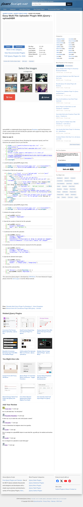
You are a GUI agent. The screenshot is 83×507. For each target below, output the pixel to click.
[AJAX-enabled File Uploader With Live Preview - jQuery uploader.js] (28, 343)
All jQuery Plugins (60, 39)
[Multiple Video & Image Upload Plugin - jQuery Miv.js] (45, 343)
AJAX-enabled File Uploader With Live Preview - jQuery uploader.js (27, 353)
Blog (65, 9)
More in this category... (14, 50)
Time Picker (72, 189)
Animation (58, 41)
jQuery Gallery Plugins (35, 490)
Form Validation (60, 183)
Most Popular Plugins (39, 9)
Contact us (73, 489)
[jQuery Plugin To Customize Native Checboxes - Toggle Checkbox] (28, 368)
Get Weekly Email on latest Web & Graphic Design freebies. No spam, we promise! (67, 155)
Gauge (67, 194)
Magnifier (76, 183)
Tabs (58, 197)
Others (58, 50)
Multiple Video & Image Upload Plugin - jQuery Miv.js (43, 353)
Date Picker (69, 183)
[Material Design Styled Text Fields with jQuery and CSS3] (10, 389)
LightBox (58, 46)
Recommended (69, 65)
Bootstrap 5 (59, 178)
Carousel (73, 178)
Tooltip (57, 58)
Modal (58, 186)
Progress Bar (73, 191)
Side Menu (73, 194)
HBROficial (32, 276)
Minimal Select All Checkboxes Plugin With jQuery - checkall (23, 308)
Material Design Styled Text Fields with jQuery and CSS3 (10, 398)
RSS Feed (59, 501)
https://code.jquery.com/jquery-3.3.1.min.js (25, 152)
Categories (13, 9)
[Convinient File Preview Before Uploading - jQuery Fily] (10, 322)
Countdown (59, 180)
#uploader (31, 61)
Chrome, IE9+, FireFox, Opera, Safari (12, 61)
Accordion (71, 39)
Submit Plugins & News (62, 489)
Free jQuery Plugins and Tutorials (15, 3)
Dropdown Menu (68, 180)
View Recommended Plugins (15, 53)
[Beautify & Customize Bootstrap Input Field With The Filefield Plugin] (10, 343)
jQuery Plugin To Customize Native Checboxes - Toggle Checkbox (27, 377)
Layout (70, 44)
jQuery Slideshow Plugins (36, 483)
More (21, 490)
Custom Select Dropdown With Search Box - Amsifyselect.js (44, 377)
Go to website (42, 54)
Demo (8, 46)
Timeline (64, 197)
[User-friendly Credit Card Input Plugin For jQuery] (45, 389)
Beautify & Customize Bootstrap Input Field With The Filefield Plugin (10, 353)
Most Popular (60, 65)
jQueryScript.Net (38, 501)
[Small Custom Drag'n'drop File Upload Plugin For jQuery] (28, 322)
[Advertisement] (28, 32)
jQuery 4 (66, 178)
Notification (65, 191)
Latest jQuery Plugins (24, 9)
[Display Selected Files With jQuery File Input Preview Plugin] (45, 322)
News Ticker (71, 186)
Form (70, 42)
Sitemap (53, 501)
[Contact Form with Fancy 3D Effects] (10, 368)
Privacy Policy (46, 501)
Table (70, 54)
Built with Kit (68, 169)
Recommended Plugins (54, 9)
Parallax (66, 189)
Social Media (59, 54)
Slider (57, 52)
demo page (16, 278)
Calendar (64, 186)
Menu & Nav (59, 48)
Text (57, 56)
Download (19, 46)
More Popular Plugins (75, 144)
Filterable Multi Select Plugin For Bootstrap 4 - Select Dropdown (24, 306)
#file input (24, 61)
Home (4, 9)
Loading (70, 46)
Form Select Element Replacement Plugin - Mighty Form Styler (26, 398)
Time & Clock (72, 56)
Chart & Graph (72, 41)
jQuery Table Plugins (35, 488)
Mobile (70, 48)
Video (76, 197)
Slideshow (71, 52)
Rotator (70, 50)
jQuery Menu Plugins (35, 485)
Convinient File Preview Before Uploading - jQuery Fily (10, 331)
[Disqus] (28, 426)
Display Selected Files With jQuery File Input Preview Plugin (44, 331)
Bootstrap (35, 129)
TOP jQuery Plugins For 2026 (14, 56)
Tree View (70, 197)
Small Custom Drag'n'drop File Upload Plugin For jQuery (27, 331)
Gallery (58, 44)
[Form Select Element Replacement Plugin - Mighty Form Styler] (28, 389)
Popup (58, 191)
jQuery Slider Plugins (35, 480)
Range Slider (60, 194)
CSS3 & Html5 (59, 42)
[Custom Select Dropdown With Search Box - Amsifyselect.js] (45, 368)
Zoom (70, 58)
